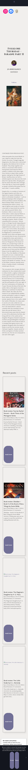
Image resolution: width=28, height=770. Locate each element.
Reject (17, 760)
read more (8, 454)
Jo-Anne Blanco (10, 418)
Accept (12, 760)
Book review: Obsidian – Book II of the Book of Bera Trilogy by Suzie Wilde (14, 504)
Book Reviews (8, 419)
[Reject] (26, 757)
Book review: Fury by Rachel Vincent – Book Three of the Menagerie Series (14, 413)
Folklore (14, 82)
